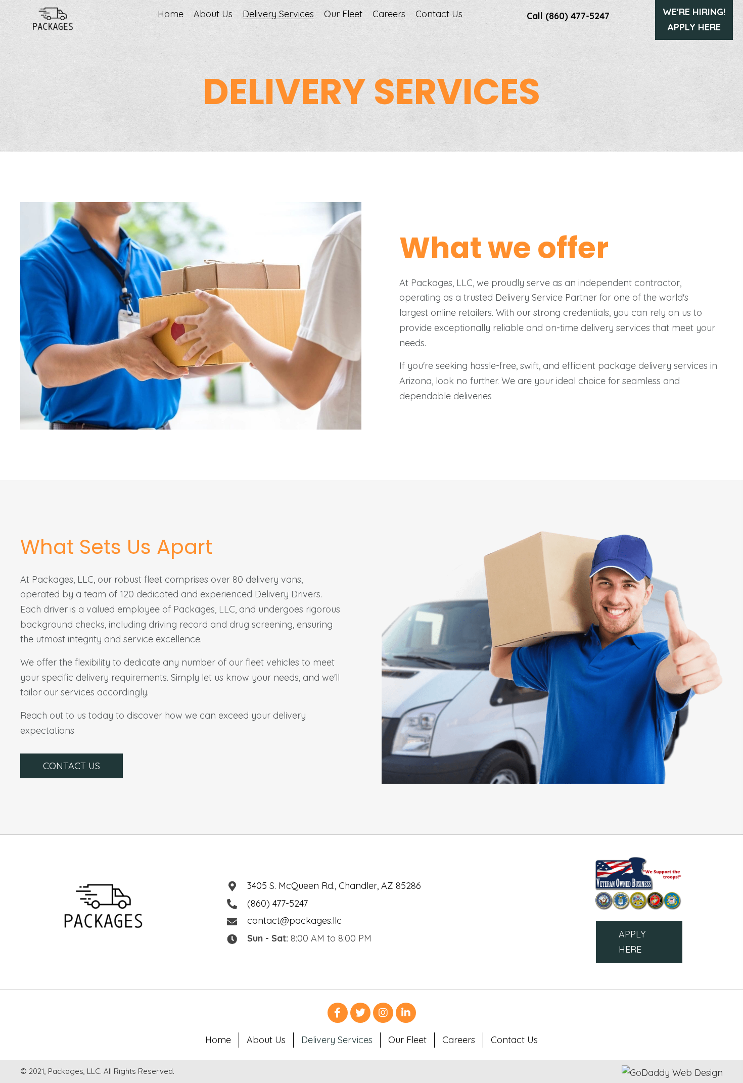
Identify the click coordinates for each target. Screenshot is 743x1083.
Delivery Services (337, 1040)
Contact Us (514, 1040)
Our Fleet (407, 1040)
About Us (266, 1040)
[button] (71, 766)
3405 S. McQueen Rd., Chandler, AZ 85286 (334, 885)
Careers (458, 1040)
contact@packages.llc (294, 920)
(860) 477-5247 (277, 903)
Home (218, 1040)
